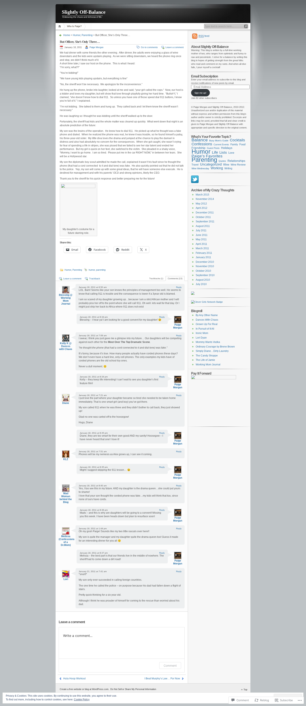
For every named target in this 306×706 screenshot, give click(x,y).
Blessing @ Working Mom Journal (65, 299)
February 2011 (204, 253)
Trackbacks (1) (156, 278)
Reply (179, 287)
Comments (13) (175, 278)
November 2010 (205, 266)
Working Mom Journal (208, 364)
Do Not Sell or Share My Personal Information (133, 689)
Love (231, 152)
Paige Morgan (96, 47)
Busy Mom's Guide (218, 140)
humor (92, 270)
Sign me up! (200, 93)
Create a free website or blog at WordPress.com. (84, 689)
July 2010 (201, 284)
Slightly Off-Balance (84, 12)
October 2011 (203, 217)
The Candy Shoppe (207, 355)
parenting (101, 270)
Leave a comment (174, 47)
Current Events (221, 144)
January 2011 (203, 257)
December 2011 (205, 212)
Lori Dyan (201, 337)
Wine (226, 164)
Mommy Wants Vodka (208, 342)
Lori (65, 579)
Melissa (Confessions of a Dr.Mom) (67, 541)
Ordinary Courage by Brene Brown (215, 346)
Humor (76, 35)
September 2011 (205, 221)
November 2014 (205, 199)
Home (60, 26)
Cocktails (237, 140)
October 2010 (203, 270)
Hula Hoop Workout (74, 678)
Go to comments (149, 47)
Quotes (222, 161)
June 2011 (202, 235)
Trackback (94, 278)
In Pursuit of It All (205, 328)
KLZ (65, 459)
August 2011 (203, 226)
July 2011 (201, 230)
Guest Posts (213, 148)
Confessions (202, 144)
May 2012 (201, 203)
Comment (170, 665)
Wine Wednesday (200, 168)
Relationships (236, 160)
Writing (228, 168)
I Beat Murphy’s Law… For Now (162, 678)
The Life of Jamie (205, 360)
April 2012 (201, 208)
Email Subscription (204, 76)
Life (215, 152)
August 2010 (203, 279)
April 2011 (201, 244)
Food (242, 144)
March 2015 (202, 194)
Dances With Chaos (207, 319)
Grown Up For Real (207, 324)
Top (245, 689)
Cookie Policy (82, 699)
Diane (65, 403)
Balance (200, 139)
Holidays (226, 147)
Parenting (87, 35)
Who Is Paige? (74, 26)
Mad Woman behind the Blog (66, 498)
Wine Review (238, 164)
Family (234, 144)
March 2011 (202, 248)
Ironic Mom (202, 333)
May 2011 (201, 239)
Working (217, 168)
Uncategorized (211, 164)
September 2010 (205, 275)
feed (204, 36)
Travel (195, 164)
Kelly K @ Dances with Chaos (65, 346)
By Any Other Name (207, 315)
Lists (223, 152)
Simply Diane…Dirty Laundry (212, 351)
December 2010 (205, 261)
